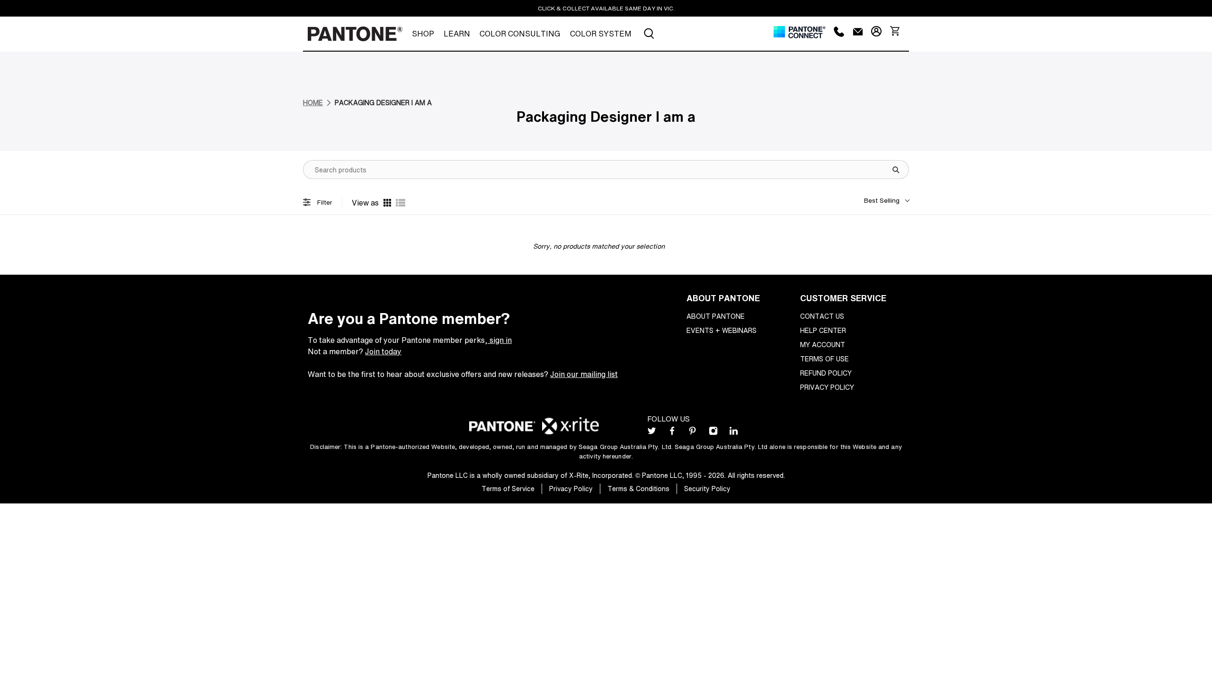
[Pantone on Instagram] (713, 433)
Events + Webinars (721, 330)
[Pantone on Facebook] (672, 433)
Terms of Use (824, 359)
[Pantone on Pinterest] (692, 433)
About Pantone (715, 316)
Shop (423, 33)
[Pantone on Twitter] (651, 433)
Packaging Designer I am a (383, 103)
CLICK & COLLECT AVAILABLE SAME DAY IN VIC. (606, 8)
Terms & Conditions (638, 489)
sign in (500, 340)
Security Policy (707, 489)
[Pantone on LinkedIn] (733, 433)
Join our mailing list (584, 374)
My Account (822, 345)
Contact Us (822, 316)
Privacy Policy (827, 387)
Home (313, 103)
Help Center (823, 330)
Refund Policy (826, 373)
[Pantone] (355, 34)
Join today (383, 351)
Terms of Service (508, 489)
